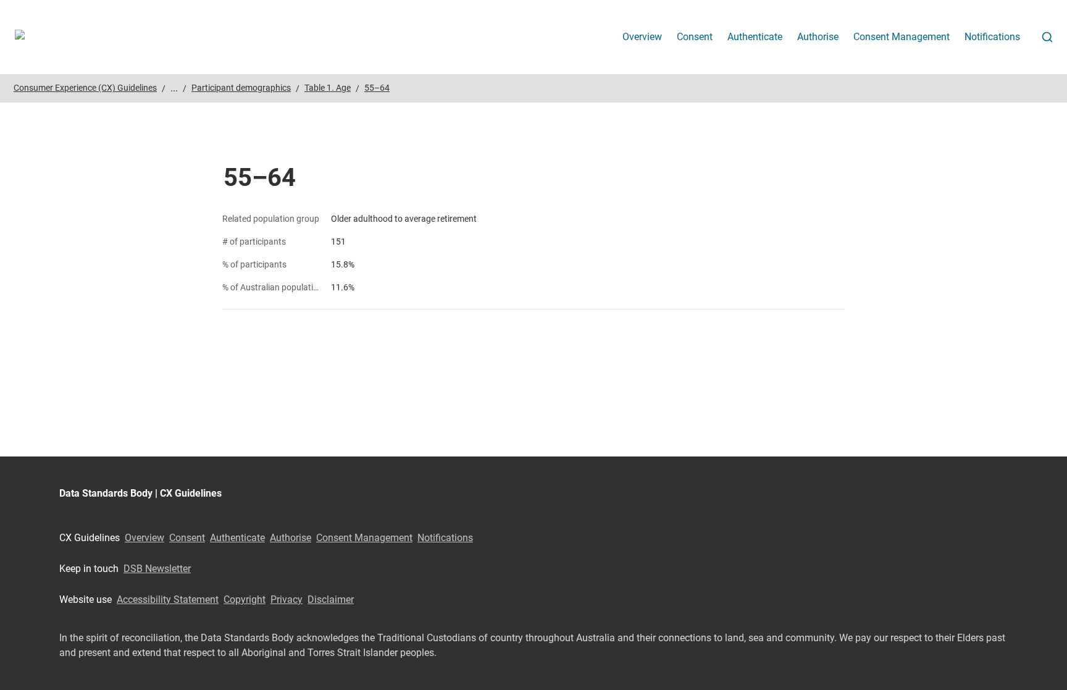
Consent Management (901, 37)
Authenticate (754, 37)
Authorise (818, 37)
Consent (695, 37)
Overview (642, 37)
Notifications (992, 37)
